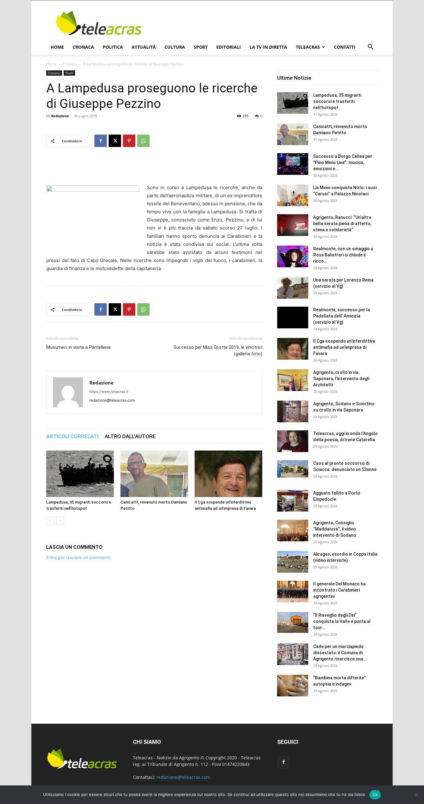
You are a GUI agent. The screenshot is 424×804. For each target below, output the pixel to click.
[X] (115, 141)
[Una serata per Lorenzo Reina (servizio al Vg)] (292, 288)
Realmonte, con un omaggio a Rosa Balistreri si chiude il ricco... (343, 255)
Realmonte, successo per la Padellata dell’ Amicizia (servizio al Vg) (341, 316)
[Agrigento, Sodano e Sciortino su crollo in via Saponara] (292, 411)
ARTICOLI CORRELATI (72, 436)
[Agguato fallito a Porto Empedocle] (292, 501)
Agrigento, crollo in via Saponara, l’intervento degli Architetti (341, 378)
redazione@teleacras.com (183, 777)
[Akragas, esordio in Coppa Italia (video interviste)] (292, 562)
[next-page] (60, 521)
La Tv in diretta (268, 47)
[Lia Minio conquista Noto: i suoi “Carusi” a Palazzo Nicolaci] (292, 195)
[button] (370, 48)
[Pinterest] (129, 141)
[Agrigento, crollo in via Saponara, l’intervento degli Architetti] (292, 380)
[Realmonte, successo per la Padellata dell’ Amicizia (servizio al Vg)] (292, 317)
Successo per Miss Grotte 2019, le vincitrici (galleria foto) (218, 350)
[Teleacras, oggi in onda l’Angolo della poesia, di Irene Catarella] (292, 441)
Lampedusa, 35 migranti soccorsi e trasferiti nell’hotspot (337, 101)
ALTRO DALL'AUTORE (130, 436)
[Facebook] (100, 141)
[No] (416, 795)
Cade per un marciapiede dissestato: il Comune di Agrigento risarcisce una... (340, 652)
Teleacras (308, 47)
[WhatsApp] (143, 141)
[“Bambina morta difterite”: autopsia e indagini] (292, 685)
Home (57, 47)
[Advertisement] (264, 23)
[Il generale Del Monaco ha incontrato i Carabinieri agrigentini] (292, 591)
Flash (69, 73)
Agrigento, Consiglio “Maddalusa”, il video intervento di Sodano (334, 529)
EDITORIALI (228, 47)
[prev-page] (50, 521)
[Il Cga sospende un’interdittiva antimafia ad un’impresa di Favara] (228, 474)
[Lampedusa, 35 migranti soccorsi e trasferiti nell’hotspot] (80, 474)
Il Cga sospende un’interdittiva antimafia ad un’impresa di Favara (344, 347)
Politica (113, 47)
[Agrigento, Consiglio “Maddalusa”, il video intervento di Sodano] (292, 530)
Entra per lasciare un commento (78, 557)
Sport (201, 47)
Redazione (60, 115)
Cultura (175, 47)
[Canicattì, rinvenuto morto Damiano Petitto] (154, 474)
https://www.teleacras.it (108, 391)
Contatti (344, 47)
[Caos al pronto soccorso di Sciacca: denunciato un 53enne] (292, 469)
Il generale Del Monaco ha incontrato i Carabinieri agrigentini (339, 590)
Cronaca (83, 47)
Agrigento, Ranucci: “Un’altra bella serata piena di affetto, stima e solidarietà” (342, 223)
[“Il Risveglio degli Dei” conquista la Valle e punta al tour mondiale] (292, 622)
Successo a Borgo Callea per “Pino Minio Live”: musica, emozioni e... (342, 162)
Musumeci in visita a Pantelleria (78, 347)
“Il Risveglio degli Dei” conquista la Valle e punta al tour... (342, 621)
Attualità (144, 47)
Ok (375, 794)
